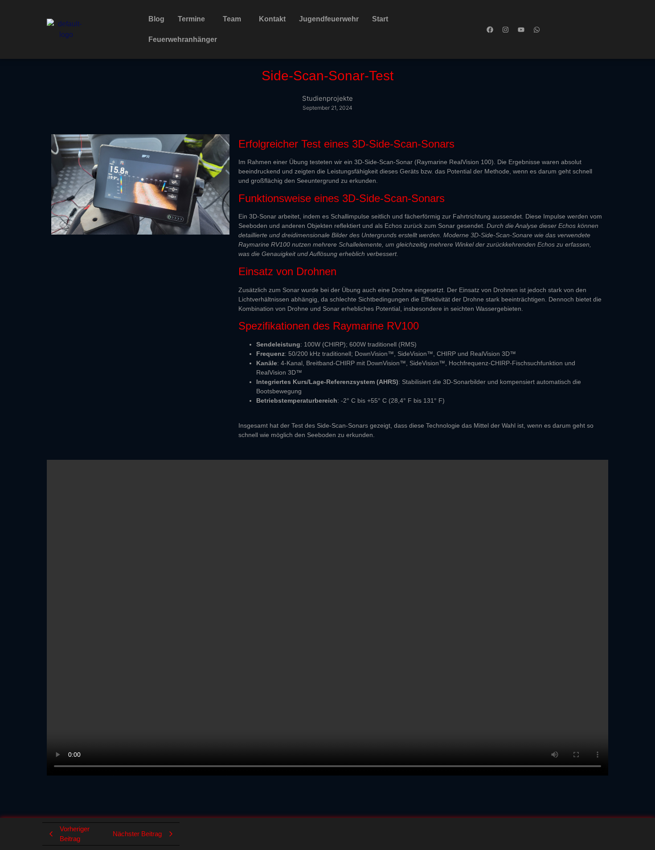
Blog (156, 19)
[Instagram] (505, 29)
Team (232, 19)
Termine (191, 19)
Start (380, 19)
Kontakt (272, 19)
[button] (193, 19)
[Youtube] (521, 29)
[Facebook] (489, 29)
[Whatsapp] (536, 29)
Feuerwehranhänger (182, 39)
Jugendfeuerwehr (329, 19)
